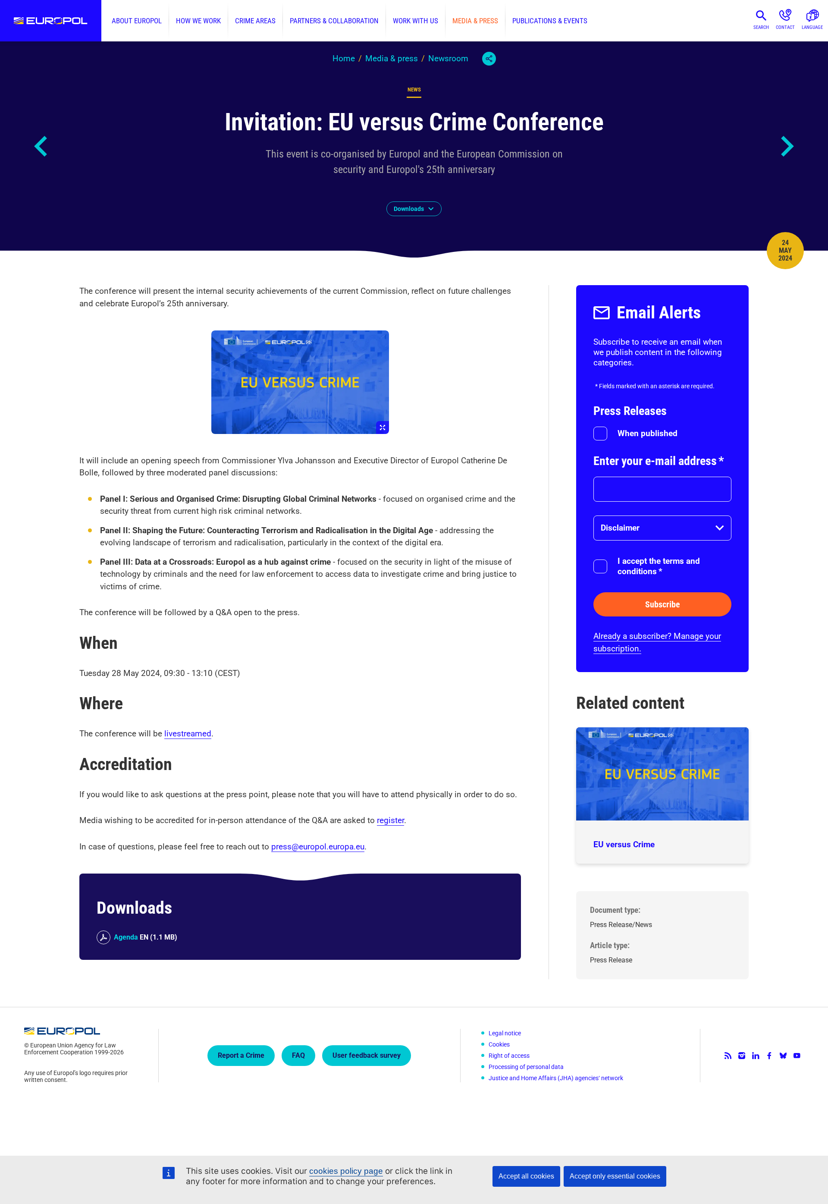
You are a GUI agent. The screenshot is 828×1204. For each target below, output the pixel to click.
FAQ (298, 1055)
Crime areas (255, 20)
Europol (50, 20)
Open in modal (300, 382)
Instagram (742, 1056)
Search (761, 27)
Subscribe (662, 604)
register (390, 820)
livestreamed (187, 734)
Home (343, 58)
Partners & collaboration (334, 20)
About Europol (137, 20)
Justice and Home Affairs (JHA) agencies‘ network (556, 1078)
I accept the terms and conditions (659, 566)
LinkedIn (755, 1056)
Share (489, 59)
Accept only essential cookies (615, 1176)
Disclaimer (620, 528)
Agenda (126, 937)
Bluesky (783, 1056)
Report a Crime (241, 1055)
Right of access (509, 1055)
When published (647, 433)
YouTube (797, 1056)
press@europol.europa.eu (317, 847)
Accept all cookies (526, 1176)
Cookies (499, 1044)
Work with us (415, 20)
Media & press (475, 20)
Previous (41, 146)
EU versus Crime (624, 844)
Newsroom (448, 58)
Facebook (769, 1056)
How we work (198, 20)
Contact (785, 27)
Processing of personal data (526, 1066)
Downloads (409, 208)
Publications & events (549, 20)
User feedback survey (366, 1055)
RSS (728, 1056)
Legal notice (505, 1033)
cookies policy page (346, 1171)
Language (812, 27)
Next (786, 146)
